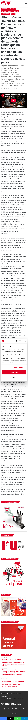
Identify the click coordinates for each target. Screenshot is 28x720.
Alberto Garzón (12, 8)
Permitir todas (14, 372)
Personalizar (13, 377)
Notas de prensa (5, 13)
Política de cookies (11, 693)
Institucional (15, 11)
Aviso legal (3, 693)
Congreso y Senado (6, 11)
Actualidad (4, 8)
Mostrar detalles (18, 367)
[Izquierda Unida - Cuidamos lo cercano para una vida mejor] (6, 3)
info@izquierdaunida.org (17, 698)
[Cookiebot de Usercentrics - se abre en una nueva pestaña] (16, 341)
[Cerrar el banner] (25, 341)
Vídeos (13, 13)
